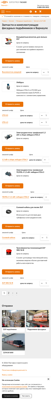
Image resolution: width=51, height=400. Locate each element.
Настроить (26, 396)
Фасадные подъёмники (24, 21)
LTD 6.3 (5, 122)
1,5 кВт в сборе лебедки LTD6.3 (15, 160)
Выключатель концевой (11, 72)
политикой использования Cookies (14, 386)
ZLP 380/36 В (7, 283)
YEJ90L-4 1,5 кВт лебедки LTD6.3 (15, 197)
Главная (4, 21)
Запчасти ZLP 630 (40, 21)
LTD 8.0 (5, 115)
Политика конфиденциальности (14, 370)
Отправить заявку (12, 61)
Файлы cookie (7, 375)
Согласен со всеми (11, 396)
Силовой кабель (8, 238)
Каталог (11, 21)
